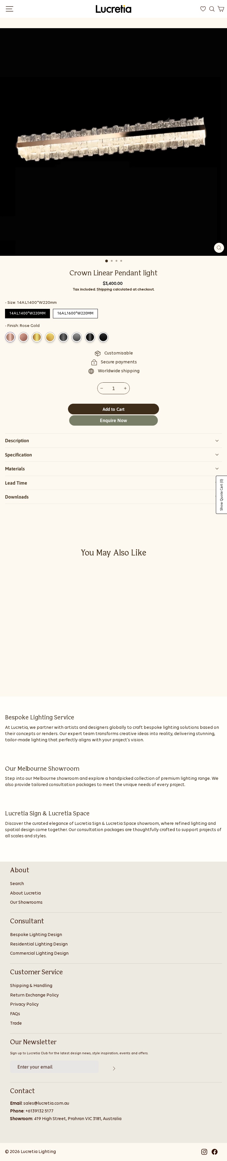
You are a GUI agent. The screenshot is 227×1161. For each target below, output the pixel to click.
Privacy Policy (24, 1004)
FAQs (15, 1014)
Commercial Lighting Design (39, 953)
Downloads (17, 496)
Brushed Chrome (77, 337)
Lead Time (16, 483)
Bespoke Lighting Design (36, 935)
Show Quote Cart (221, 495)
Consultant (27, 921)
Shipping (104, 289)
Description (17, 440)
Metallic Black (90, 337)
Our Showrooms (26, 902)
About (19, 870)
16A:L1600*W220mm (75, 312)
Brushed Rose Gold (23, 337)
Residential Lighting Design (39, 944)
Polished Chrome (63, 337)
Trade (16, 1023)
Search (17, 884)
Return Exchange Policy (34, 995)
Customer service (36, 972)
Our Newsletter (33, 1042)
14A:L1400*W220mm (27, 312)
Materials (15, 468)
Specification (18, 454)
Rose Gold (10, 337)
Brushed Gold (50, 337)
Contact (22, 1091)
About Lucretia (25, 893)
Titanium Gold (37, 337)
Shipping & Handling (31, 986)
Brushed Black (103, 337)
